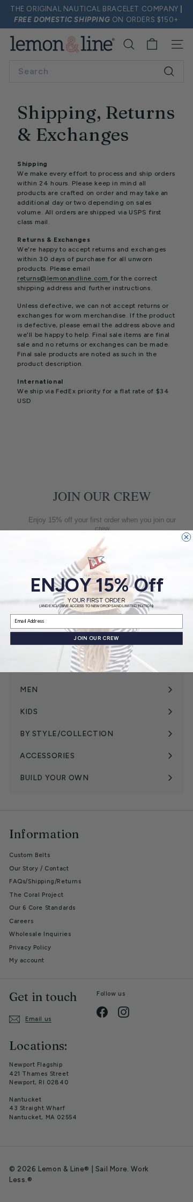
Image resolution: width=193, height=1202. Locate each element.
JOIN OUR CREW (96, 638)
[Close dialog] (186, 536)
